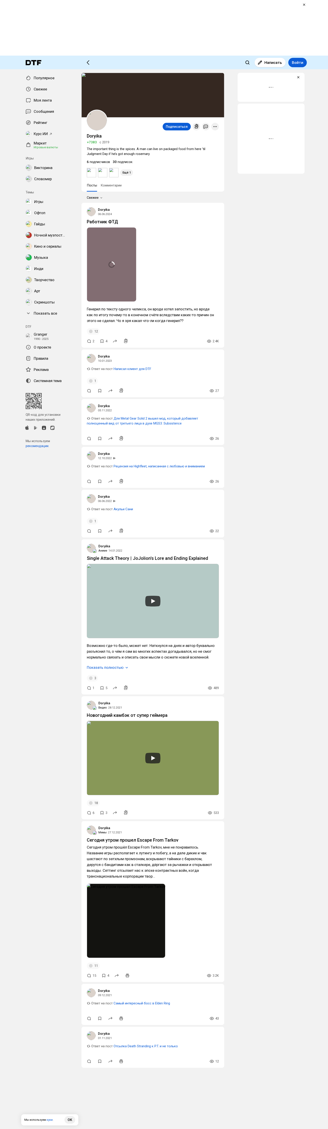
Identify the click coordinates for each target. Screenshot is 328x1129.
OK (70, 1120)
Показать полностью (105, 667)
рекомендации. (37, 446)
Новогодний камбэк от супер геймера (127, 715)
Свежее (93, 198)
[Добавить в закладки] (100, 391)
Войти (297, 62)
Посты (92, 185)
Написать (273, 62)
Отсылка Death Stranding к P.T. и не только (146, 1046)
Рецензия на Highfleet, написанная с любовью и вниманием (159, 466)
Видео (102, 707)
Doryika (104, 210)
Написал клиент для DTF (132, 369)
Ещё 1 (126, 172)
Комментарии (111, 185)
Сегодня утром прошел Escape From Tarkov (133, 840)
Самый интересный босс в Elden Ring (142, 1003)
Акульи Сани (123, 509)
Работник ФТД (102, 221)
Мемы (102, 832)
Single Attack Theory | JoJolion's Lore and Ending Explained (147, 558)
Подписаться (177, 127)
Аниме (102, 550)
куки (50, 1119)
